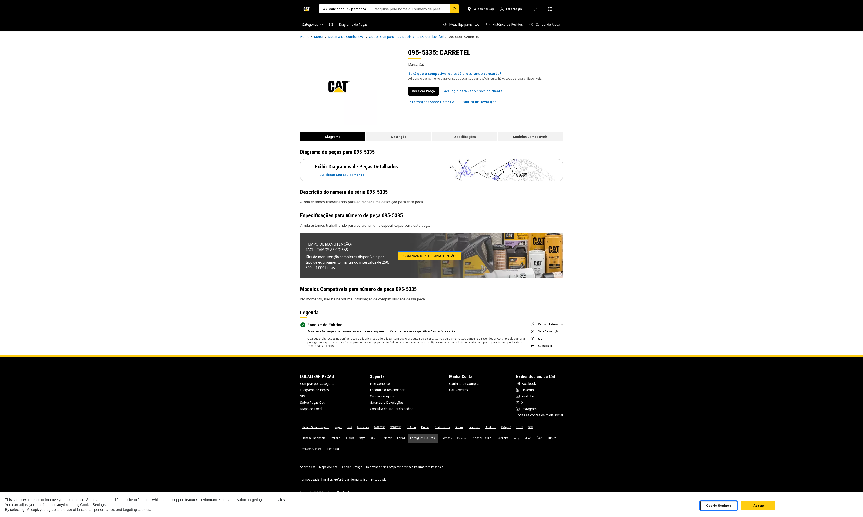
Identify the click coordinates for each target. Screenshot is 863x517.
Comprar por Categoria (317, 383)
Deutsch (490, 427)
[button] (472, 91)
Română (447, 438)
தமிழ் (516, 438)
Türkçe (552, 438)
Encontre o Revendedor (387, 390)
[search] (454, 8)
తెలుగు (528, 438)
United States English (315, 427)
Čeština (411, 427)
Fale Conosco (380, 383)
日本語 (350, 438)
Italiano (335, 438)
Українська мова (311, 449)
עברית (519, 427)
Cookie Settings (352, 467)
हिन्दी (530, 427)
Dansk (425, 427)
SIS (302, 396)
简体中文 (379, 427)
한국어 (374, 438)
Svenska (503, 438)
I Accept (758, 505)
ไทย (540, 438)
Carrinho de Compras (464, 383)
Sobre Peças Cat (312, 402)
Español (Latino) (482, 438)
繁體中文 (395, 427)
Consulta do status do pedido (392, 409)
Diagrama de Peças (314, 390)
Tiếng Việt (333, 449)
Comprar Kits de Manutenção (429, 256)
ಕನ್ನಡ (362, 438)
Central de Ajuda (382, 396)
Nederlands (442, 427)
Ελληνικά (506, 427)
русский (461, 438)
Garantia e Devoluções (386, 402)
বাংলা (349, 427)
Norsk (388, 438)
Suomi (459, 427)
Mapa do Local (311, 409)
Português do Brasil (423, 438)
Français (474, 427)
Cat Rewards (458, 390)
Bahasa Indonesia (313, 438)
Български (363, 427)
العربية (338, 427)
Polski (401, 438)
